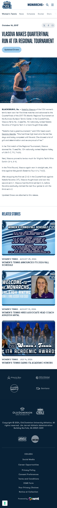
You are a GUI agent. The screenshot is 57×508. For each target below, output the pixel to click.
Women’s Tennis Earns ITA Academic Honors (27, 363)
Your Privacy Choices (28, 487)
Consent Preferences (28, 474)
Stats (49, 14)
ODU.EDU (28, 454)
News (21, 14)
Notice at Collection (28, 492)
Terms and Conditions (28, 479)
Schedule (31, 14)
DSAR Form (28, 483)
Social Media (28, 459)
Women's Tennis (10, 259)
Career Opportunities (28, 465)
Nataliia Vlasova (29, 109)
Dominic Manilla (9, 134)
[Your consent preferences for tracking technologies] (4, 503)
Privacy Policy (28, 470)
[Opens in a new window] (22, 439)
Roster (41, 14)
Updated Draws (12, 50)
